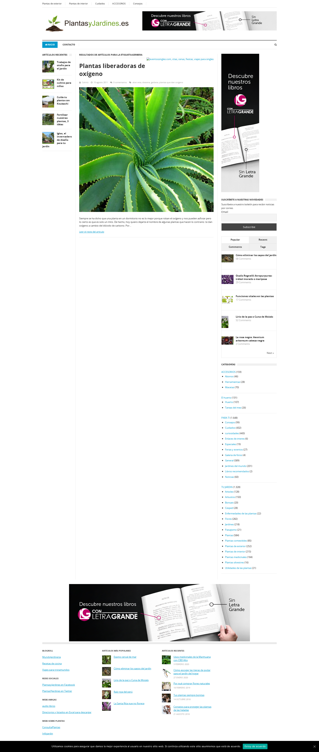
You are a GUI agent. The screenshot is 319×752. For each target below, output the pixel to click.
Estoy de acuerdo (255, 746)
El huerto (226, 397)
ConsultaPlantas (51, 727)
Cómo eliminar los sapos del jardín (256, 255)
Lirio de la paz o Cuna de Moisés (254, 316)
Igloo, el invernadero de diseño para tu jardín (57, 140)
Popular (235, 239)
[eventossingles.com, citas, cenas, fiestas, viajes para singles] (180, 59)
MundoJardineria (51, 657)
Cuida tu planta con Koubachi (63, 100)
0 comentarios (120, 82)
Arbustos (230, 497)
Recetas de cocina (52, 663)
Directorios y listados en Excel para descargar (66, 712)
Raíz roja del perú (123, 691)
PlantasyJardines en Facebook (58, 684)
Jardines (229, 524)
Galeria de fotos (233, 455)
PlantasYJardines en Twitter (57, 691)
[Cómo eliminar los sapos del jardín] (228, 261)
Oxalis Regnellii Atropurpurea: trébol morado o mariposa (254, 277)
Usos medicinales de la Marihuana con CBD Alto (192, 658)
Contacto (69, 44)
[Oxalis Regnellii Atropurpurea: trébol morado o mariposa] (228, 283)
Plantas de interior (78, 3)
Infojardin (47, 733)
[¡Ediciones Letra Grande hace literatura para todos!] (209, 29)
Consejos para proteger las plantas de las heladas (192, 708)
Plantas (229, 535)
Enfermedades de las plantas (240, 513)
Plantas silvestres (234, 562)
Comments (235, 247)
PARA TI (225, 417)
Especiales (230, 444)
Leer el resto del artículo (91, 231)
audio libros (48, 706)
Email (224, 212)
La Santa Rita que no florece (129, 703)
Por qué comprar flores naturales (192, 683)
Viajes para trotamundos (55, 669)
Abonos (229, 376)
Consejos (138, 3)
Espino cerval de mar (125, 657)
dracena (146, 82)
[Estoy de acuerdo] (314, 746)
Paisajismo (231, 529)
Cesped (229, 508)
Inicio (51, 44)
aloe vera (137, 82)
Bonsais (229, 502)
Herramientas (232, 382)
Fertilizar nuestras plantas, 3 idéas (62, 119)
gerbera (154, 82)
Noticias (229, 477)
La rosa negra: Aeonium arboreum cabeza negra (250, 339)
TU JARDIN (227, 487)
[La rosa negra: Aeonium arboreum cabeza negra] (228, 343)
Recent (263, 239)
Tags (263, 247)
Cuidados (100, 3)
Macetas (229, 387)
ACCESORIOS (119, 3)
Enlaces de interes (235, 438)
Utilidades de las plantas (238, 568)
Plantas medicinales (236, 557)
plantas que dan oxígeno (171, 82)
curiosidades (232, 433)
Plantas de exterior (52, 3)
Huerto (229, 402)
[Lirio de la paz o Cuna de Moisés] (225, 327)
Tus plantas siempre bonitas (189, 695)
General (229, 460)
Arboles (229, 491)
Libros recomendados (237, 471)
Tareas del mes (233, 407)
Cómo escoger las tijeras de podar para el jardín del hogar (192, 672)
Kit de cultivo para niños (64, 83)
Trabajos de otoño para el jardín (64, 65)
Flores (228, 518)
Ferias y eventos (234, 449)
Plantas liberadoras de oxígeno (112, 70)
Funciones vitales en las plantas (255, 296)
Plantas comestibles (236, 540)
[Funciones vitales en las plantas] (228, 303)
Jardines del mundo (235, 466)
